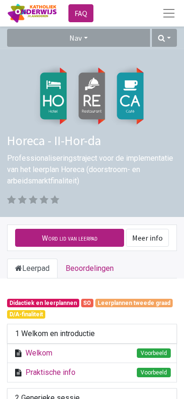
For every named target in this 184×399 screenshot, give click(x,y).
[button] (164, 38)
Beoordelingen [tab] (90, 268)
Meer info (147, 238)
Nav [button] (75, 38)
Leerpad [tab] (36, 268)
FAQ (81, 13)
